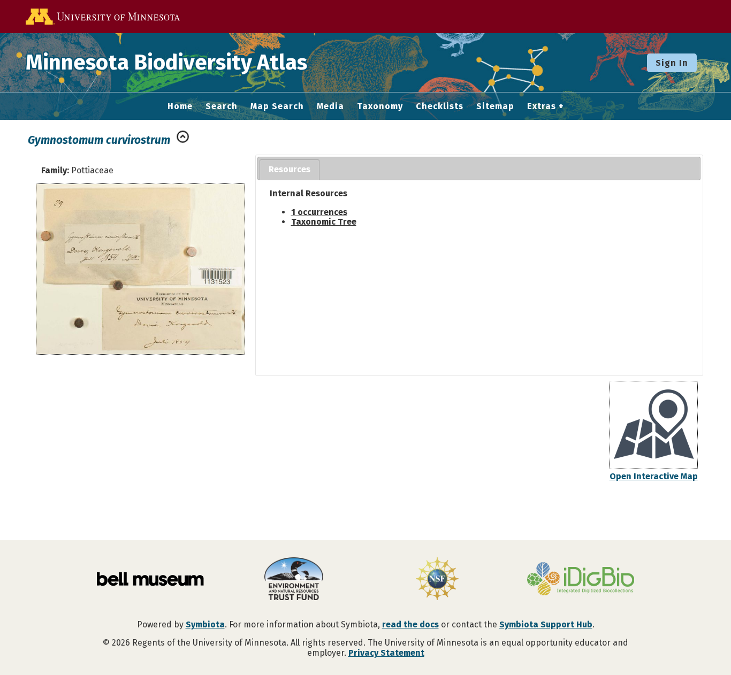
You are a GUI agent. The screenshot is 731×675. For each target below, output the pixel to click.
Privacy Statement (386, 653)
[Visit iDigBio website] (580, 579)
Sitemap (495, 106)
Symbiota (205, 624)
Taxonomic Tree (323, 222)
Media (330, 106)
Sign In (672, 63)
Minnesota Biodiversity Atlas (166, 62)
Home (180, 106)
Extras (541, 106)
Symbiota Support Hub (545, 624)
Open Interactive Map (654, 476)
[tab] (289, 169)
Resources (289, 169)
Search (221, 106)
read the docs (410, 624)
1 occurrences (319, 212)
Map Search (277, 106)
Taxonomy (380, 106)
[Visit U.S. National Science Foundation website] (437, 579)
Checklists (439, 106)
